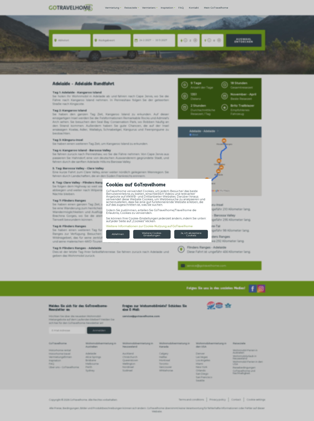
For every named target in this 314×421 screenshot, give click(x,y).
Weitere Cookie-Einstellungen (152, 234)
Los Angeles (203, 360)
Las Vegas (202, 356)
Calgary (163, 353)
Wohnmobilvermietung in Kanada (174, 345)
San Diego (202, 373)
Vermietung (112, 7)
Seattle (200, 380)
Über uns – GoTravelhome (64, 367)
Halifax (163, 356)
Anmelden (99, 330)
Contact (236, 399)
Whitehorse (166, 370)
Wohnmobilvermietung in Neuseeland (137, 345)
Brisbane (91, 360)
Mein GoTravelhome (216, 7)
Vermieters (149, 7)
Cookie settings (256, 399)
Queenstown (130, 360)
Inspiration (167, 7)
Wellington (128, 363)
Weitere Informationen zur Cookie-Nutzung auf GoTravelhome (149, 226)
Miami (199, 363)
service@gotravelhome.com (206, 265)
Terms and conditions (191, 399)
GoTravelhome (58, 343)
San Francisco (204, 377)
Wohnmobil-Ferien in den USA (248, 362)
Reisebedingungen (244, 367)
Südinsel (127, 370)
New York (201, 366)
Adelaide (91, 353)
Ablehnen (118, 234)
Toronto (163, 363)
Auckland (128, 353)
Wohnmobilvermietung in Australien (101, 345)
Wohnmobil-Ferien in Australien (245, 351)
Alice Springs (93, 356)
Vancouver (165, 366)
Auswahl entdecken (243, 40)
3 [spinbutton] (159, 40)
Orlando (201, 370)
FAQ (181, 7)
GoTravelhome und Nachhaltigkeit (244, 372)
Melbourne (92, 363)
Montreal (164, 360)
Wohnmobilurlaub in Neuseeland (244, 357)
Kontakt (194, 7)
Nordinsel (128, 366)
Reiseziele (130, 7)
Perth (89, 366)
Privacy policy (218, 399)
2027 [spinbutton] (148, 40)
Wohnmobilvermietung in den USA (211, 345)
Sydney (90, 370)
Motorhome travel (59, 353)
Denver (200, 353)
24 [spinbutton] (140, 40)
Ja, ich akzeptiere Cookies (191, 234)
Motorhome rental (60, 350)
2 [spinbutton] (143, 40)
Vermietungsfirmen (60, 356)
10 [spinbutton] (156, 40)
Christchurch (129, 356)
